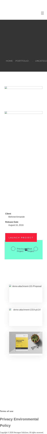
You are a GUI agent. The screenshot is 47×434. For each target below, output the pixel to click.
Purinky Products (19, 281)
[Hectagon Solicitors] (10, 10)
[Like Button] (9, 207)
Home (9, 61)
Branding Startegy (19, 311)
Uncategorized (17, 287)
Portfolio (22, 61)
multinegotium (20, 284)
